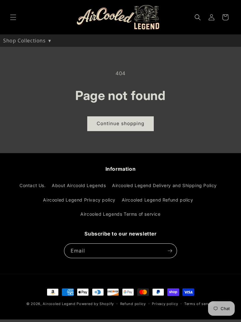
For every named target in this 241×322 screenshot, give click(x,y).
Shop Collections (27, 40)
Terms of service (199, 304)
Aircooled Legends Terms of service (120, 214)
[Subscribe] (170, 250)
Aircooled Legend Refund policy (157, 200)
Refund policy (133, 304)
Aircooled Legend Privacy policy (79, 200)
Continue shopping (120, 123)
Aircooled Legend (59, 304)
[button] (13, 17)
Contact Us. (32, 185)
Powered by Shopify (95, 304)
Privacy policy (165, 304)
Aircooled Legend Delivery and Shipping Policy (164, 185)
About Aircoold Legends (79, 185)
